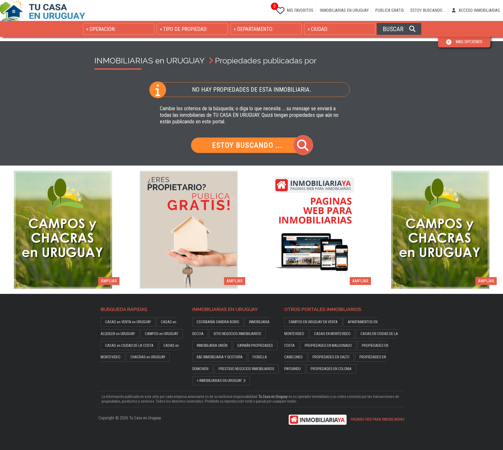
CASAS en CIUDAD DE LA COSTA (129, 345)
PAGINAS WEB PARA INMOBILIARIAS (377, 419)
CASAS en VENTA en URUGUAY (128, 322)
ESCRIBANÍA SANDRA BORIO (218, 322)
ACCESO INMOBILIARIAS (479, 10)
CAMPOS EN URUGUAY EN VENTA (313, 322)
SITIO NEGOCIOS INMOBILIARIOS (237, 334)
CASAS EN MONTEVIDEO (332, 334)
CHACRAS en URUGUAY (147, 357)
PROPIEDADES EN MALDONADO (328, 345)
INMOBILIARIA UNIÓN (212, 345)
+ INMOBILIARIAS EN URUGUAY (219, 380)
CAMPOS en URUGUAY (161, 334)
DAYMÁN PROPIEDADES (255, 345)
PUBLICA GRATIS (389, 10)
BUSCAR (394, 29)
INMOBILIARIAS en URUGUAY (149, 60)
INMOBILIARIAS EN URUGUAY (344, 10)
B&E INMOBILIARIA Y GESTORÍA (220, 357)
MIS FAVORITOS (293, 8)
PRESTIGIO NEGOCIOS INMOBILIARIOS (246, 369)
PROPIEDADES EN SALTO (331, 357)
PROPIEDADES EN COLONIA (331, 369)
